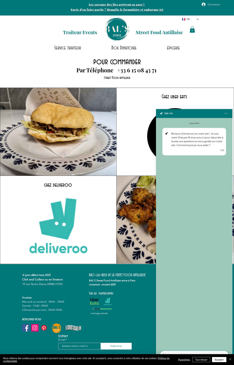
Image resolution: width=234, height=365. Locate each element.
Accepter (219, 359)
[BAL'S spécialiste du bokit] (44, 327)
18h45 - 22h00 (56, 301)
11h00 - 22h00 (40, 305)
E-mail (61, 339)
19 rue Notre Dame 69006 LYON (42, 284)
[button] (192, 29)
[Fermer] (230, 359)
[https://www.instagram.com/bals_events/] (35, 327)
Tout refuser (201, 359)
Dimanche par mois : (36, 309)
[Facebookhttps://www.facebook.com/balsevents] (25, 327)
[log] (194, 233)
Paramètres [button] (184, 359)
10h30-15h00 (55, 309)
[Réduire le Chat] (225, 113)
